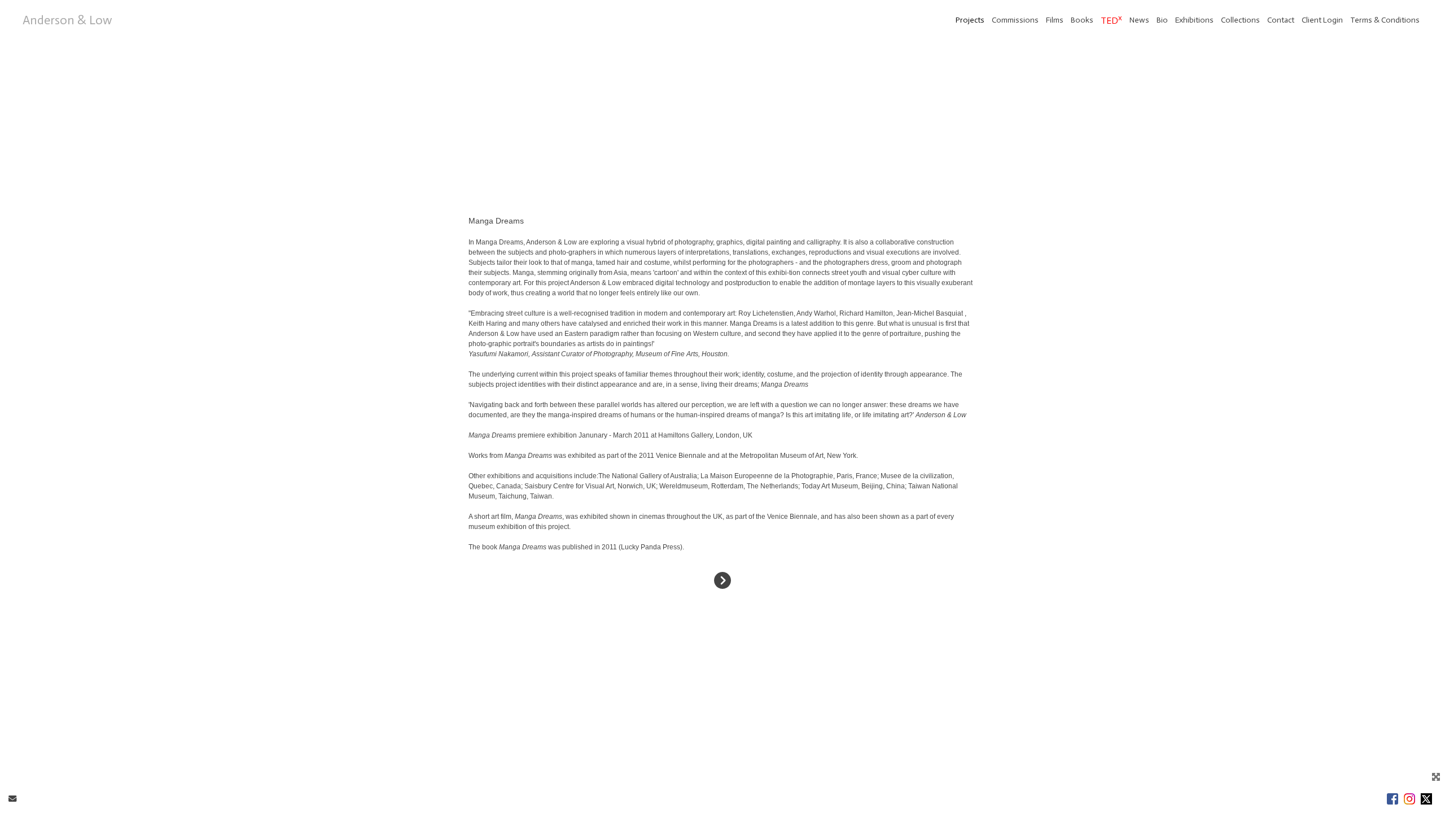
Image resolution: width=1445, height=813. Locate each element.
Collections (1240, 20)
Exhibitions (1194, 20)
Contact (1280, 20)
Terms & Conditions (1385, 20)
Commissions (1015, 20)
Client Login (1322, 20)
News (1139, 20)
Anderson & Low (67, 20)
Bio (1162, 20)
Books (1082, 20)
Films (1054, 20)
